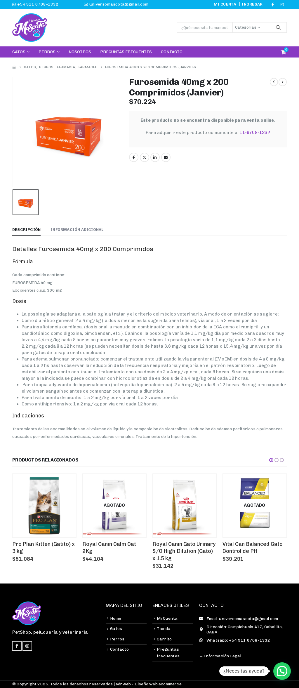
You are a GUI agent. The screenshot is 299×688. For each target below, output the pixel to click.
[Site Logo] (29, 27)
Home (115, 618)
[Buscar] (278, 27)
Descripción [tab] (26, 229)
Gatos (18, 51)
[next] (283, 82)
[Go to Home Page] (14, 67)
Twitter (144, 157)
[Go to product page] (44, 505)
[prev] (274, 82)
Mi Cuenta (167, 618)
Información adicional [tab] (77, 229)
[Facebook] (273, 4)
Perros (47, 51)
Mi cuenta (225, 4)
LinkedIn (155, 157)
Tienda (164, 628)
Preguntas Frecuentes (126, 51)
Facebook (133, 157)
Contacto (171, 51)
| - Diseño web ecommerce (147, 684)
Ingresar (252, 4)
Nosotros (80, 51)
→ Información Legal (220, 656)
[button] (271, 460)
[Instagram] (282, 4)
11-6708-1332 (255, 132)
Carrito (164, 639)
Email (166, 157)
